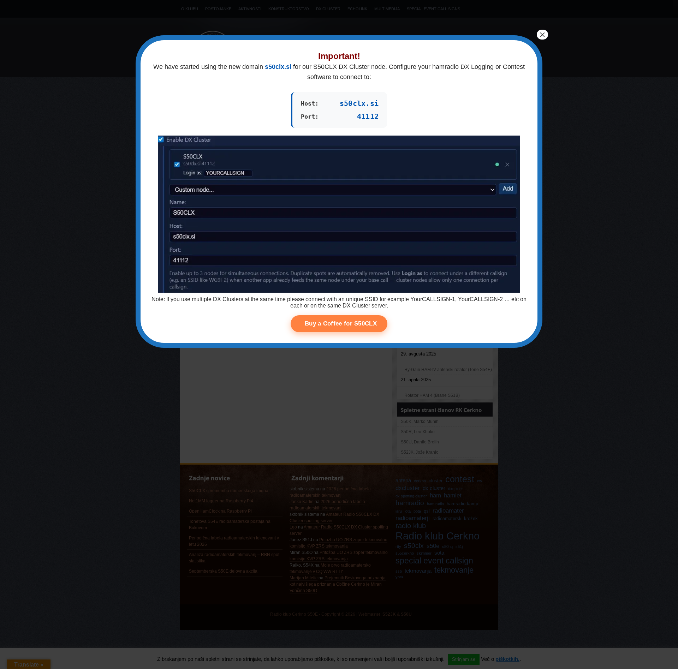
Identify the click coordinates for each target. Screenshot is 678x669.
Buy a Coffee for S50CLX (341, 323)
